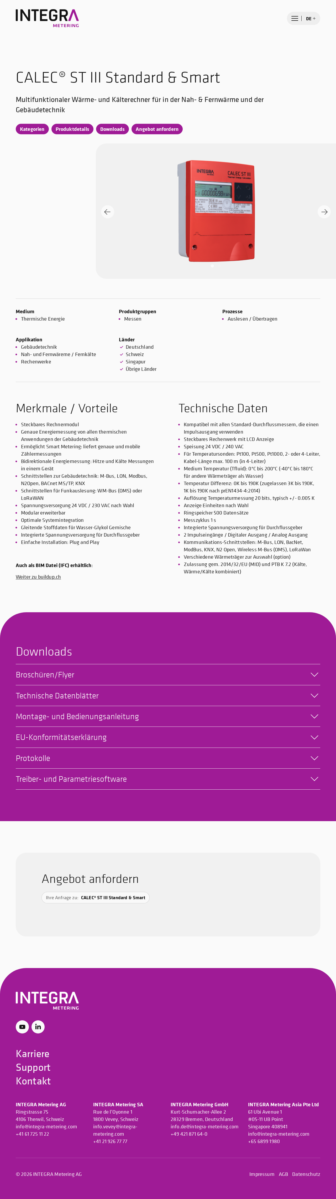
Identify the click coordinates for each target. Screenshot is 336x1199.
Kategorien (32, 128)
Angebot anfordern (157, 128)
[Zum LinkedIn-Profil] (38, 1026)
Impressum (261, 1174)
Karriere (32, 1053)
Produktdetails (72, 128)
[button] (212, 265)
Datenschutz (306, 1174)
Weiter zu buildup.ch (38, 577)
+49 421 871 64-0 (189, 1134)
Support (33, 1067)
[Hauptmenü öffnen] (294, 18)
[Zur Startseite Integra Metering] (47, 18)
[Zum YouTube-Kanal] (22, 1026)
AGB (283, 1174)
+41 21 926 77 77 (110, 1141)
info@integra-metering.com (46, 1126)
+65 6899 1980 (264, 1141)
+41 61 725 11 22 (32, 1134)
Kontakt (33, 1080)
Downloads (112, 128)
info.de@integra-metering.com (205, 1126)
